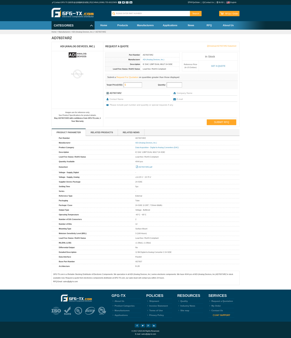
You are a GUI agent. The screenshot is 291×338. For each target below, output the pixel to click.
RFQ (209, 25)
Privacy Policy (156, 315)
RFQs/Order (195, 2)
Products (122, 25)
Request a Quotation (222, 301)
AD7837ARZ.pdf (145, 167)
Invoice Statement (158, 306)
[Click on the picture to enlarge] (77, 73)
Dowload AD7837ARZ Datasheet (222, 46)
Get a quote (218, 66)
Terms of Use (156, 310)
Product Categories (125, 306)
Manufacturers (145, 25)
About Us (228, 25)
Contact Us (209, 2)
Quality (184, 301)
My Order (216, 306)
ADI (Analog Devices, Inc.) (83, 32)
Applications (170, 25)
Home (103, 25)
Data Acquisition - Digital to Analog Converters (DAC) (157, 147)
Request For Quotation (127, 77)
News (191, 25)
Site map (184, 310)
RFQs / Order (231, 14)
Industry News (187, 306)
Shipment (154, 301)
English (233, 2)
